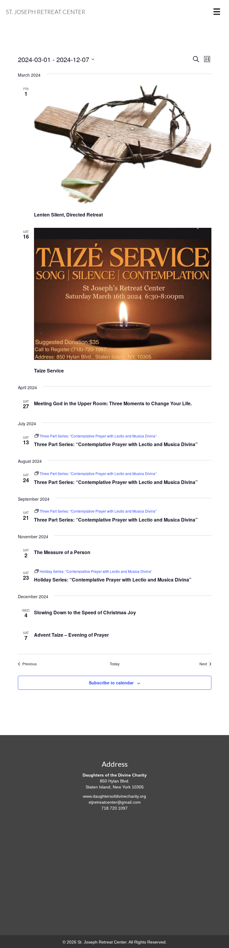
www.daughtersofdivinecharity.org (114, 796)
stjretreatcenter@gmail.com (115, 802)
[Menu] (217, 11)
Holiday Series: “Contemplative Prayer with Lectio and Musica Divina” (112, 579)
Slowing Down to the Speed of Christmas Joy (85, 612)
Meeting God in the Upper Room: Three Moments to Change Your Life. (113, 403)
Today (115, 663)
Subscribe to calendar (111, 682)
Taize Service (49, 370)
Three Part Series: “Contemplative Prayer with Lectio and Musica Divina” (116, 444)
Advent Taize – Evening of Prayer (71, 634)
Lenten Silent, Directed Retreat (68, 214)
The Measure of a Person (62, 552)
